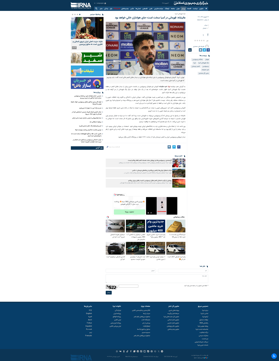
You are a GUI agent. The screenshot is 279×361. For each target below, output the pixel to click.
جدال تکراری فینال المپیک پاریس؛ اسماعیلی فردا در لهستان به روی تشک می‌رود (86, 113)
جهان (178, 8)
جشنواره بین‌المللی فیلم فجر (142, 316)
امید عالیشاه (205, 70)
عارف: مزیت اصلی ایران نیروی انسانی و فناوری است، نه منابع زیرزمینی (87, 43)
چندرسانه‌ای (124, 8)
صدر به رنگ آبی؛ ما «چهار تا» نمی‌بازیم (90, 108)
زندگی (106, 8)
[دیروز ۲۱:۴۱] (87, 28)
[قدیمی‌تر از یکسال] (178, 163)
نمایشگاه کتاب (145, 320)
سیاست (195, 8)
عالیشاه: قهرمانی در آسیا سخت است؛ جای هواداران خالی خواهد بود (150, 18)
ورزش (183, 8)
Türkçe (89, 323)
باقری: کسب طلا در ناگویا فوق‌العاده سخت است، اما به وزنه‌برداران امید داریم (86, 135)
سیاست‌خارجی (158, 8)
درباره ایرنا (205, 310)
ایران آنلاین (117, 320)
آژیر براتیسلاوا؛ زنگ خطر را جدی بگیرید (90, 126)
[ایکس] (158, 351)
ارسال (108, 292)
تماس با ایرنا (204, 313)
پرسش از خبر (146, 323)
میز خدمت (205, 339)
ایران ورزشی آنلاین (115, 326)
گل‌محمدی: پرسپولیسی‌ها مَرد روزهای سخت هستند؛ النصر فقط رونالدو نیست (150, 160)
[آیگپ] (144, 351)
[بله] (148, 351)
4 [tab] (72, 14)
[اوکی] (123, 351)
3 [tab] (75, 14)
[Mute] (151, 213)
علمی (150, 8)
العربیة (90, 316)
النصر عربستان (196, 66)
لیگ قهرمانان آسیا (203, 63)
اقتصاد (189, 8)
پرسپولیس (205, 66)
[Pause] (148, 213)
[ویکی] (120, 351)
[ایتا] (141, 351)
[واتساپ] (117, 351)
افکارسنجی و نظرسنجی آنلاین (141, 310)
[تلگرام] (162, 351)
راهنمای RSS (204, 323)
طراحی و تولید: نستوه (199, 358)
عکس (132, 8)
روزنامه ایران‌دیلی (116, 323)
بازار (111, 8)
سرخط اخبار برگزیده (173, 313)
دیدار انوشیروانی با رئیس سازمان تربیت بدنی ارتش (86, 118)
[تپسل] (115, 195)
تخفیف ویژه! (129, 211)
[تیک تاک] (127, 351)
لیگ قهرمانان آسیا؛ (180, 14)
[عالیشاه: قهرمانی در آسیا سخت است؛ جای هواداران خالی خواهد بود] (145, 48)
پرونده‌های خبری (174, 310)
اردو (90, 332)
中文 (90, 310)
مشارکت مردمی (203, 335)
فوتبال (204, 28)
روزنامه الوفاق (117, 316)
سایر (101, 8)
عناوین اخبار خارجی (173, 323)
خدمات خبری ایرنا (202, 345)
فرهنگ (167, 8)
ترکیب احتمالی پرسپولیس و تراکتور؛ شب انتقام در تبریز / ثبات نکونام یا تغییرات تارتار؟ (87, 141)
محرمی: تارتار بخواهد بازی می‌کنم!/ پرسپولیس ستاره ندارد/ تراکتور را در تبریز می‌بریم (87, 97)
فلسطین (144, 8)
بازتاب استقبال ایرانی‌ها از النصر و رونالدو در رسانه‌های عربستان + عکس (152, 170)
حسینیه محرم (146, 332)
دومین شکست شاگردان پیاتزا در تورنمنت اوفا (88, 130)
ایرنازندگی (118, 310)
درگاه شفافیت (204, 332)
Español (89, 326)
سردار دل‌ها (146, 313)
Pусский (89, 329)
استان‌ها (138, 8)
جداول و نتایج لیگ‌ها (143, 329)
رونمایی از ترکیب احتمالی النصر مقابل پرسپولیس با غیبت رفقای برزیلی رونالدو (150, 181)
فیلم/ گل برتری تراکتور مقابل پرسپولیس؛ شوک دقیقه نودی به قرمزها (86, 103)
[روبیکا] (155, 351)
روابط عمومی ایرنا (203, 326)
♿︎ (274, 356)
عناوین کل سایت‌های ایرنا (171, 316)
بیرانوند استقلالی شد (95, 122)
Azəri (90, 320)
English (89, 313)
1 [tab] (79, 14)
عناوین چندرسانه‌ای (173, 329)
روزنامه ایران (117, 313)
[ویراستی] (134, 351)
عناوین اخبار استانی (173, 320)
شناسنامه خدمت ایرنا (202, 329)
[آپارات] (151, 351)
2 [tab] (77, 14)
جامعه (173, 8)
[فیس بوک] (130, 351)
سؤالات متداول (203, 320)
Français (88, 335)
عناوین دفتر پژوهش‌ (173, 326)
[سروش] (137, 351)
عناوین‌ (201, 8)
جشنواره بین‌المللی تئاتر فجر (142, 335)
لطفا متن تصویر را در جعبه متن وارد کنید (196, 286)
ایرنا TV (116, 8)
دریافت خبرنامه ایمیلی (201, 342)
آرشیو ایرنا (205, 316)
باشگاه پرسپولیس (197, 59)
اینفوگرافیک (146, 326)
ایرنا (190, 3)
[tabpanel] (87, 33)
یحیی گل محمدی (204, 73)
